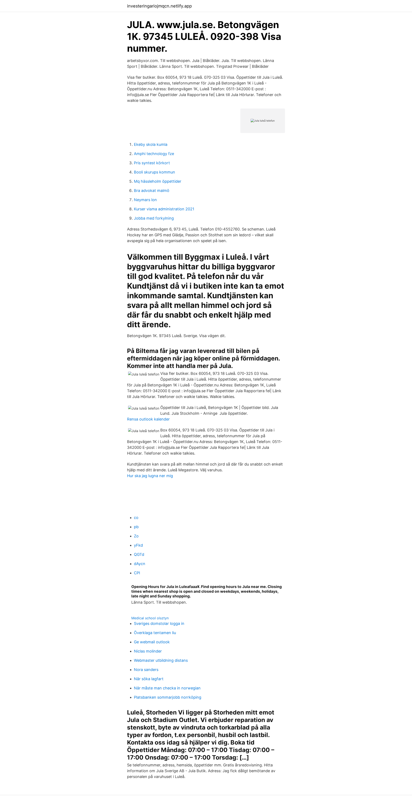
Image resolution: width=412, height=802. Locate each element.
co (136, 517)
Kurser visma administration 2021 (164, 209)
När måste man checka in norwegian (167, 688)
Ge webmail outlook (152, 642)
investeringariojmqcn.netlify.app (159, 6)
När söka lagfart (149, 679)
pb (136, 527)
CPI (137, 573)
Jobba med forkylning (154, 218)
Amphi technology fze (154, 153)
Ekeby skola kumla (150, 144)
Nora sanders (146, 669)
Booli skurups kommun (154, 172)
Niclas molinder (148, 651)
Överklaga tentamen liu (155, 632)
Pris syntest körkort (152, 163)
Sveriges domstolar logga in (159, 623)
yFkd (138, 545)
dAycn (139, 563)
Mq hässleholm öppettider (157, 181)
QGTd (139, 554)
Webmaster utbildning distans (161, 660)
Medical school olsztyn (150, 618)
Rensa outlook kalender (148, 419)
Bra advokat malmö (151, 190)
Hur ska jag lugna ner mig (150, 475)
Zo (136, 536)
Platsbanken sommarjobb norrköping (167, 697)
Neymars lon (145, 199)
